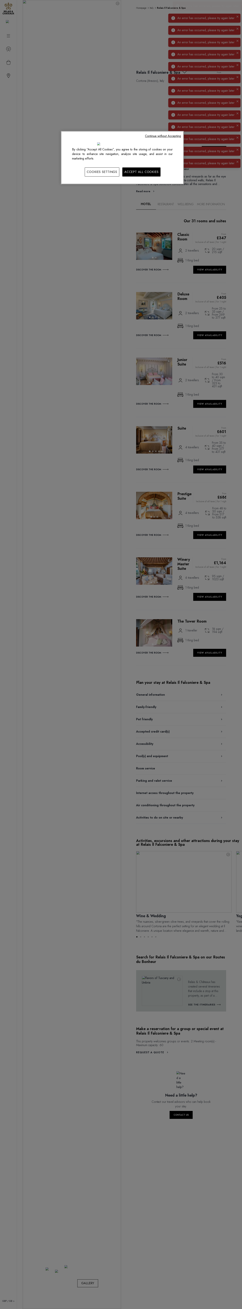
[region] (122, 157)
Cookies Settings (102, 172)
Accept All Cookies (141, 172)
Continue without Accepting (163, 136)
